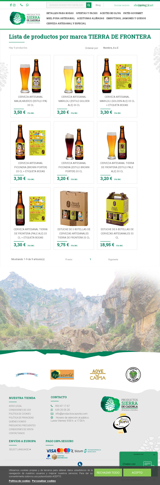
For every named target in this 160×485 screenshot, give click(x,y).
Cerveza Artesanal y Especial (66, 23)
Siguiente (115, 260)
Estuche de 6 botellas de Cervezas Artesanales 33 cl (117, 233)
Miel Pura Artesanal (60, 18)
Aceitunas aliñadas (90, 18)
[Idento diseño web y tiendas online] (80, 464)
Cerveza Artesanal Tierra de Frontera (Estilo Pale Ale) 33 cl (117, 167)
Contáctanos (17, 433)
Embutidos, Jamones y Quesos (126, 18)
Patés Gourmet (133, 13)
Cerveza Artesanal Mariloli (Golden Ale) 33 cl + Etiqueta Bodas (117, 101)
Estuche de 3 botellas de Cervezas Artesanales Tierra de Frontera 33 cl (74, 233)
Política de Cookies (20, 414)
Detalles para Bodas (60, 13)
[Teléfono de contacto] (22, 5)
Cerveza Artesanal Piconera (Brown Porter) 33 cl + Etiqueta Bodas (30, 167)
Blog (98, 5)
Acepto (137, 472)
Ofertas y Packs (87, 13)
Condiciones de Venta (21, 429)
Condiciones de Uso (20, 410)
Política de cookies (19, 481)
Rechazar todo (108, 472)
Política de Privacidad (21, 417)
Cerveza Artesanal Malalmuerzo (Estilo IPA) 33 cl (30, 101)
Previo (67, 260)
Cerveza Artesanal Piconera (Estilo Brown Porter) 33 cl (73, 167)
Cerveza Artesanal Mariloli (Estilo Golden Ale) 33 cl (73, 101)
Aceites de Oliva (110, 13)
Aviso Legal (15, 406)
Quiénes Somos (17, 421)
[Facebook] (11, 5)
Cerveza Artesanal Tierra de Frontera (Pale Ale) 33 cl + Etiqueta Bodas (31, 233)
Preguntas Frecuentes (22, 425)
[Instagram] (14, 5)
